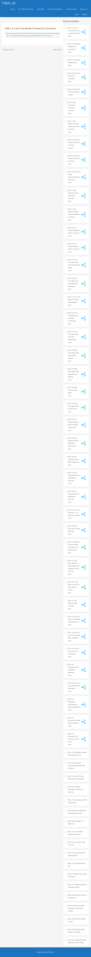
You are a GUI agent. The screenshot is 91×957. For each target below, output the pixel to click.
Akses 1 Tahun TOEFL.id (44, 36)
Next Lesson (58, 49)
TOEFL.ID (8, 3)
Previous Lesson (8, 49)
